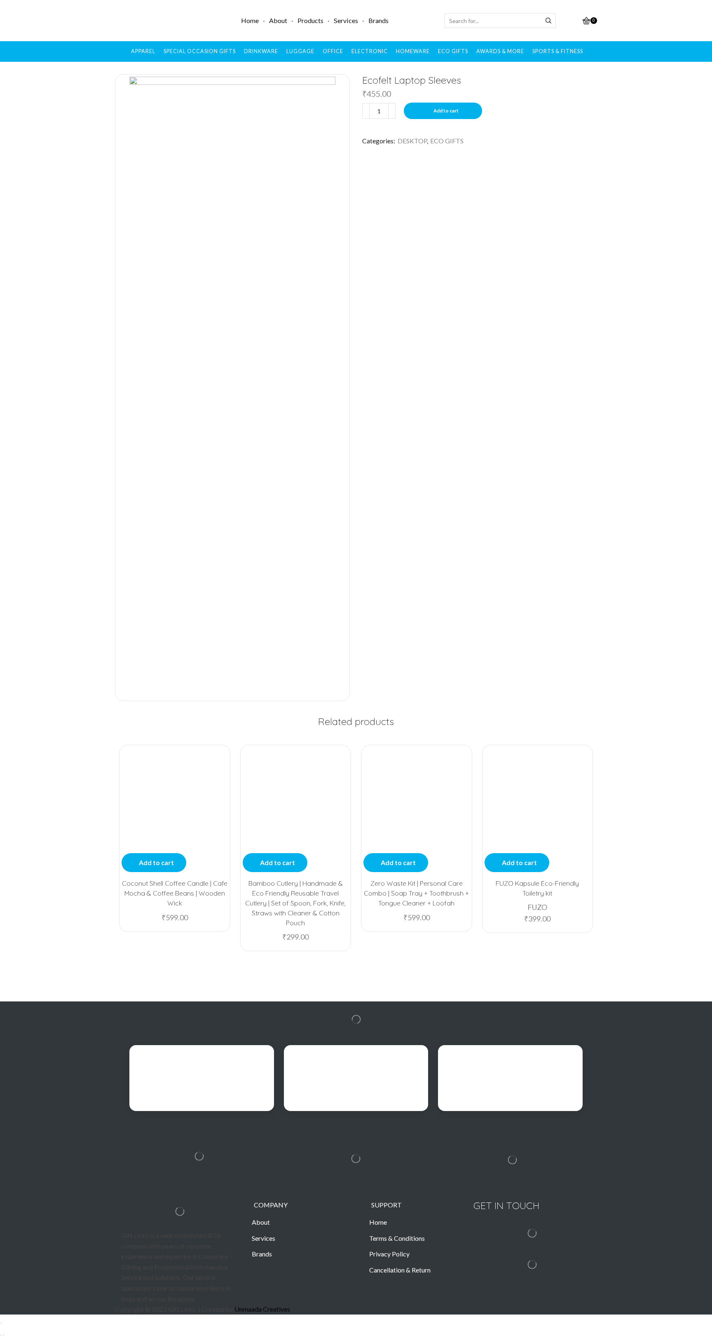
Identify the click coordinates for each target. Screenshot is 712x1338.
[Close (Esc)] (1, 1323)
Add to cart (446, 111)
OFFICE (333, 51)
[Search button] (548, 21)
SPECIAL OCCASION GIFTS (200, 51)
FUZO (537, 907)
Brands (378, 20)
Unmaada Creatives (262, 1309)
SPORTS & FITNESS (557, 51)
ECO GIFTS (453, 51)
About (278, 20)
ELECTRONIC (369, 51)
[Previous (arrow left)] (1, 1335)
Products (310, 20)
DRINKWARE (261, 51)
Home (250, 20)
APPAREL (143, 51)
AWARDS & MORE (500, 51)
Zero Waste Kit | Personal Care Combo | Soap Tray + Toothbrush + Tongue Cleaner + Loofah (416, 893)
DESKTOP (412, 141)
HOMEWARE (413, 51)
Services (346, 20)
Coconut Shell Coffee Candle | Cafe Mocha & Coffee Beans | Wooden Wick (174, 893)
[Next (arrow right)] (4, 1335)
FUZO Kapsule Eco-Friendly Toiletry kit (537, 888)
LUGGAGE (300, 51)
